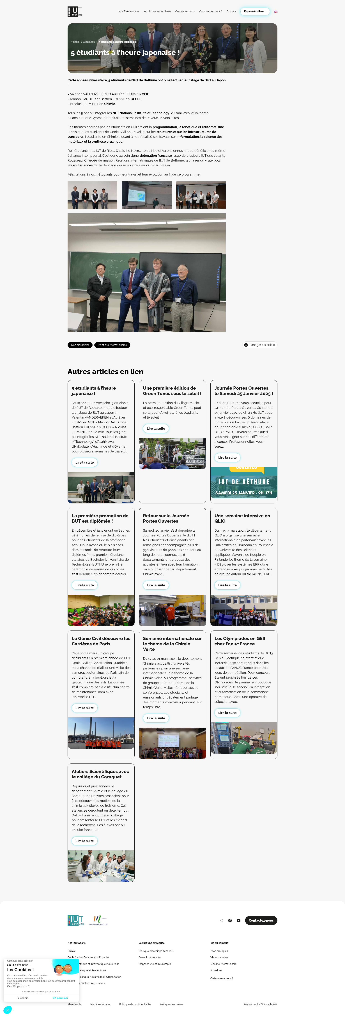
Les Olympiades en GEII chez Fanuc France (240, 641)
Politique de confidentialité (135, 1004)
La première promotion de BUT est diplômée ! (100, 518)
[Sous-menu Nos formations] (138, 11)
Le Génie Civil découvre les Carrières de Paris (101, 641)
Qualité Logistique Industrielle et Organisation (94, 976)
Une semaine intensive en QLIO (242, 518)
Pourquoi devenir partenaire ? (156, 951)
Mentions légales (100, 1004)
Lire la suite (84, 462)
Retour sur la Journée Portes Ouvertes (166, 518)
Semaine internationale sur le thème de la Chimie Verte (172, 644)
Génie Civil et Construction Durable (88, 957)
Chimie (72, 951)
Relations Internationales (112, 345)
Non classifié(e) (80, 345)
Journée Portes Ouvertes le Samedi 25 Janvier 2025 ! (244, 390)
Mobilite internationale (223, 964)
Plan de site (74, 1004)
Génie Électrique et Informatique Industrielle (93, 964)
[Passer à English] (275, 12)
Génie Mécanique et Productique (87, 970)
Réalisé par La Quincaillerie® (260, 1004)
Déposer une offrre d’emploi (155, 964)
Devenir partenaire (149, 957)
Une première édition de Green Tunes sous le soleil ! (172, 390)
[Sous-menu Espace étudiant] (265, 11)
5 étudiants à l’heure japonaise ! (94, 390)
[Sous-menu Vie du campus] (194, 11)
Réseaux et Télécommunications (86, 983)
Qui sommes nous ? (221, 978)
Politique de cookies (171, 1004)
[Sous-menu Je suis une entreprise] (170, 11)
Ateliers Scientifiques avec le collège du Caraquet (100, 774)
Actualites (216, 970)
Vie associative (219, 957)
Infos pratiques (219, 951)
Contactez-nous (261, 920)
